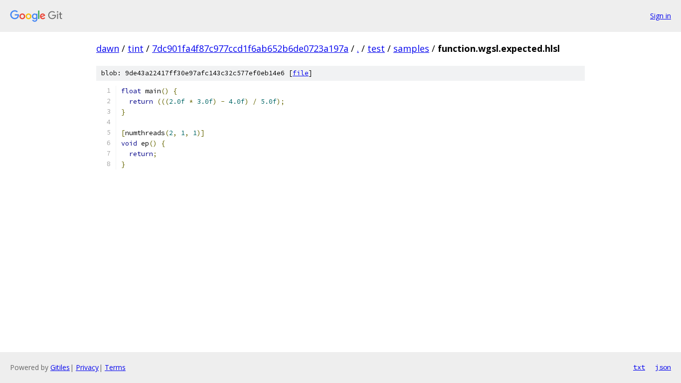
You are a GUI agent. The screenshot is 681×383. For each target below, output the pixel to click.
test (376, 48)
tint (136, 48)
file (301, 73)
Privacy (87, 367)
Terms (115, 367)
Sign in (660, 15)
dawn (107, 48)
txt (639, 367)
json (663, 367)
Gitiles (60, 367)
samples (411, 48)
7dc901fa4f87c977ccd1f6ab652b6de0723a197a (250, 48)
